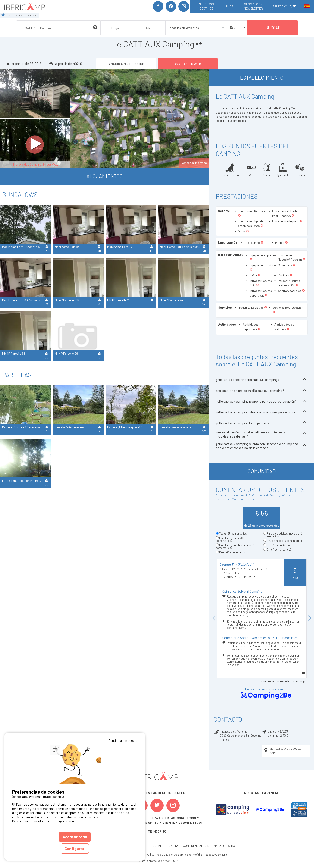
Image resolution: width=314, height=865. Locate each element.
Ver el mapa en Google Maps (285, 750)
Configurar (75, 848)
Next (310, 618)
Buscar (272, 27)
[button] (239, 215)
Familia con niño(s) (230, 539)
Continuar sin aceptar (124, 740)
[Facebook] (158, 6)
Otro (279, 549)
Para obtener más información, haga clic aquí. (43, 821)
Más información (243, 499)
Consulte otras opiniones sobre (266, 689)
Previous (213, 618)
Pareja (232, 552)
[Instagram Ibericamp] (173, 805)
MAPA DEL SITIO (224, 845)
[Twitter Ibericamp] (157, 805)
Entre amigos (284, 540)
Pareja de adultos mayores (282, 535)
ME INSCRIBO (157, 831)
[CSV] (232, 809)
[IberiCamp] (24, 6)
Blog (229, 6)
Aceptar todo (74, 836)
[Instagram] (183, 6)
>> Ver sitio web (188, 64)
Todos (233, 533)
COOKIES (158, 845)
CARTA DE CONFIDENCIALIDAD (189, 845)
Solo (279, 545)
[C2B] (270, 810)
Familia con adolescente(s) (235, 546)
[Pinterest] (171, 6)
